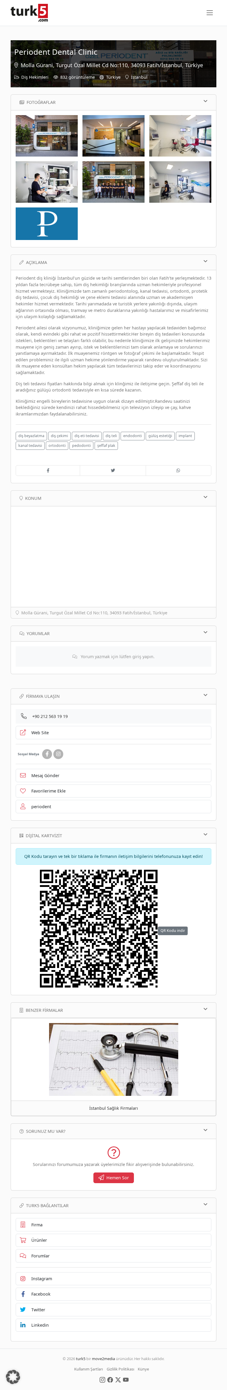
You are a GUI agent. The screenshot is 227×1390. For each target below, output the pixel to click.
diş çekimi (59, 435)
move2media (103, 1358)
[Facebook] (47, 754)
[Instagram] (58, 754)
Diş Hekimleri (34, 77)
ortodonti (57, 445)
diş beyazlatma (31, 435)
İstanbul (139, 77)
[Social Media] (102, 1379)
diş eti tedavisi (86, 435)
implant (185, 435)
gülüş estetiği (160, 435)
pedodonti (81, 445)
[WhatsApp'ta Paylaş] (178, 470)
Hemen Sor (117, 1177)
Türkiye (113, 77)
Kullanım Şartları (88, 1369)
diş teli (111, 435)
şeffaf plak (106, 445)
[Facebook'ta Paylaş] (48, 470)
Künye (143, 1369)
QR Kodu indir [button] (172, 930)
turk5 (80, 1358)
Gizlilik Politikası (120, 1369)
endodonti (132, 435)
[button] (13, 1377)
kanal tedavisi (30, 445)
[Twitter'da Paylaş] (113, 470)
